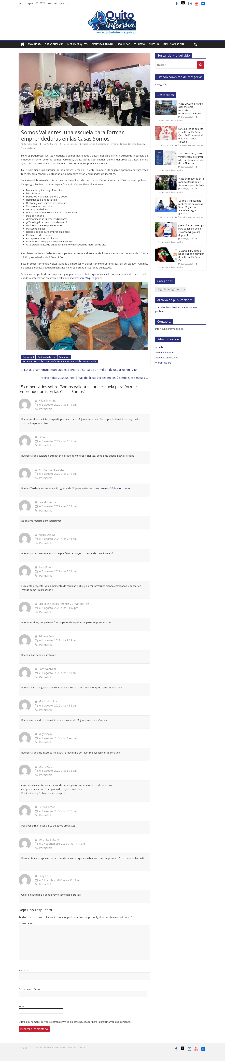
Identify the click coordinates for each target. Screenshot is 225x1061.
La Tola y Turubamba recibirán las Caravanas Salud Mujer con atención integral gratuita (190, 207)
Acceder (159, 347)
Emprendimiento (128, 144)
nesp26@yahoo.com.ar (117, 488)
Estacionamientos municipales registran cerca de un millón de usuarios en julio (78, 370)
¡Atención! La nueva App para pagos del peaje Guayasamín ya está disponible (191, 230)
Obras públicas (54, 44)
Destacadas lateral (46, 357)
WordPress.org (163, 362)
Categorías (161, 84)
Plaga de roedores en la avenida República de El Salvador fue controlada (191, 182)
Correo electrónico (29, 989)
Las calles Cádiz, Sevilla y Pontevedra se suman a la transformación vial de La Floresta (191, 158)
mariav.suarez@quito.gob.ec (86, 278)
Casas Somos (88, 144)
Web (21, 1006)
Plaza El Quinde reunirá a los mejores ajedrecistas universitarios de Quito (190, 108)
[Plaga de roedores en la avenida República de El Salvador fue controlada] (166, 177)
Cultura (154, 44)
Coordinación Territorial (107, 144)
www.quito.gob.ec (76, 1047)
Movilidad (34, 44)
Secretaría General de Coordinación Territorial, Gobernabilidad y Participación (59, 361)
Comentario (26, 923)
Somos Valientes (28, 148)
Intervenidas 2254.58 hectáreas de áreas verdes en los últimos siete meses (94, 378)
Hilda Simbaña (47, 400)
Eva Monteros (47, 502)
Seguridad (123, 44)
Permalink (45, 409)
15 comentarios (69, 144)
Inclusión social (173, 44)
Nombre (23, 970)
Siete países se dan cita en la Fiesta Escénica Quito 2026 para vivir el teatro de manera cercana (190, 135)
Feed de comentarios (166, 357)
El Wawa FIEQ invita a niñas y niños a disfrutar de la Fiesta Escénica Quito (191, 255)
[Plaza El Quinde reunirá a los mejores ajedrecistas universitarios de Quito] (166, 102)
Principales (64, 357)
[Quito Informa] (112, 12)
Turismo (139, 44)
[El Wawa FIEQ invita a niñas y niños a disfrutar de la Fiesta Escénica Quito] (166, 249)
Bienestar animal (102, 44)
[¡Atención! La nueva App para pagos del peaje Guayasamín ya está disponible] (166, 223)
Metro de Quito (77, 44)
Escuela (140, 144)
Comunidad (28, 357)
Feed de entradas (164, 352)
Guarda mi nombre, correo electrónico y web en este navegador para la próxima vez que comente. (75, 1021)
